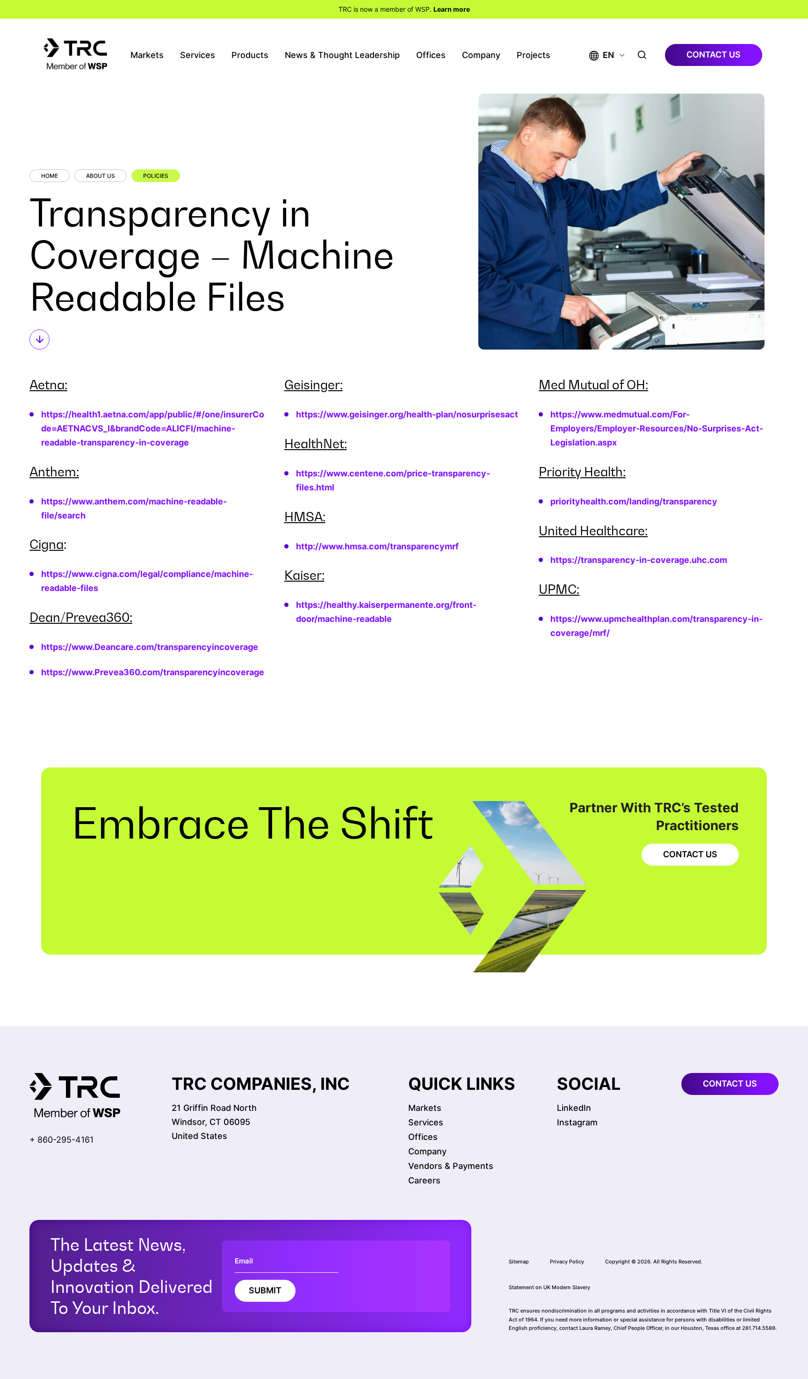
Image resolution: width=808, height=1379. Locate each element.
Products (249, 55)
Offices (431, 55)
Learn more (451, 9)
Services (197, 55)
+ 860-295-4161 (61, 1140)
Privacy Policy (567, 1261)
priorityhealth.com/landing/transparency (633, 501)
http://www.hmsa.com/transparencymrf (377, 546)
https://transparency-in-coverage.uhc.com (638, 560)
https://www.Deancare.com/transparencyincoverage (149, 647)
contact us (713, 54)
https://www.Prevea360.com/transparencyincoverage (152, 672)
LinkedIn (574, 1108)
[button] (601, 55)
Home (49, 175)
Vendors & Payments (450, 1166)
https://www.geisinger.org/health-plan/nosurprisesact (407, 414)
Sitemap (519, 1261)
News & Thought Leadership (342, 55)
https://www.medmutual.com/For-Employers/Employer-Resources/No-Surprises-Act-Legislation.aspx (656, 428)
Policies (155, 175)
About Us (100, 175)
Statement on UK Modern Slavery (549, 1287)
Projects (533, 55)
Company (481, 55)
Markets (147, 55)
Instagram (577, 1122)
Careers (424, 1180)
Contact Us (690, 854)
